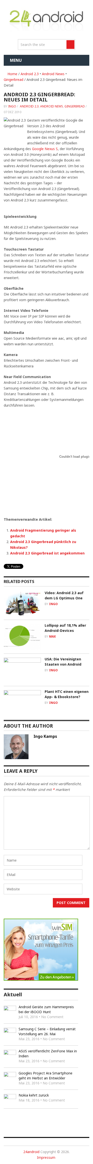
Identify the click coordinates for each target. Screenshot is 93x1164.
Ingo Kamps (45, 736)
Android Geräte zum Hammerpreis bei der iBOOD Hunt (46, 1009)
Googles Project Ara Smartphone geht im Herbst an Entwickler (45, 1075)
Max (52, 636)
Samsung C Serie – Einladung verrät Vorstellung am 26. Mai (47, 1031)
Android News (53, 73)
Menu (16, 60)
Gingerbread (13, 79)
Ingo (12, 106)
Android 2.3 (30, 73)
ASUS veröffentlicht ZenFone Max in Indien (48, 1053)
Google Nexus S (45, 148)
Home (11, 73)
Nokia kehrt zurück (34, 1095)
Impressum (46, 1157)
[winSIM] (41, 979)
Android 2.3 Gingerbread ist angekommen (47, 553)
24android (31, 1151)
